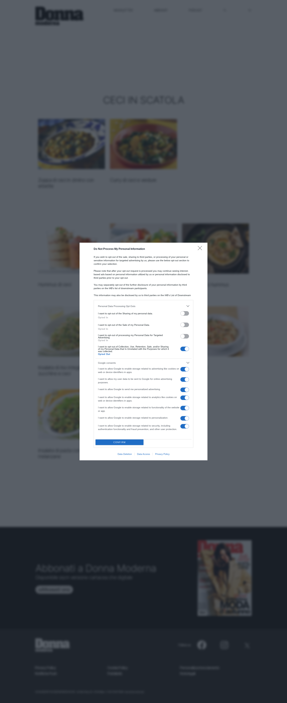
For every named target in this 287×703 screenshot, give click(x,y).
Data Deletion (125, 454)
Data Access (143, 454)
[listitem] (143, 306)
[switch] (184, 313)
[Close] (201, 249)
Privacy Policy (162, 454)
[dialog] (143, 351)
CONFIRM (119, 442)
